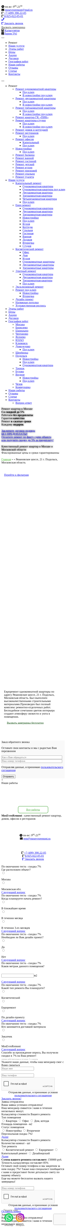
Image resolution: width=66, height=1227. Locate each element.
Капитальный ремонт (28, 183)
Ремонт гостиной (25, 161)
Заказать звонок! (11, 1098)
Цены (11, 52)
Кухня (26, 223)
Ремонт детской (24, 164)
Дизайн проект (24, 299)
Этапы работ (16, 48)
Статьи (12, 70)
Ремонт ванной (24, 158)
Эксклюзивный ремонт (29, 286)
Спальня (28, 230)
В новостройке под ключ (37, 95)
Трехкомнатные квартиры (38, 267)
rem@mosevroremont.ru (37, 838)
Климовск (21, 343)
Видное (20, 374)
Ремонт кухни (23, 167)
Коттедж (28, 227)
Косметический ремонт (29, 249)
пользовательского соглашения (33, 1095)
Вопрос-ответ (23, 402)
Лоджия (27, 239)
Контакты (14, 74)
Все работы (33, 809)
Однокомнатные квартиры (39, 261)
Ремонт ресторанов (27, 132)
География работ (18, 61)
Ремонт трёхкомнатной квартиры (35, 107)
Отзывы (13, 67)
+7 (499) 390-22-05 (15, 13)
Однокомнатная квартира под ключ (44, 189)
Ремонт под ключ (25, 289)
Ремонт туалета (24, 176)
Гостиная (28, 233)
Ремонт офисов (24, 139)
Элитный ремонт (25, 271)
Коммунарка (22, 387)
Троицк (19, 368)
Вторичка (28, 242)
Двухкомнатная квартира (38, 192)
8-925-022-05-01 (13, 16)
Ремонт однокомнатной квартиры (35, 89)
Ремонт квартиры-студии (30, 120)
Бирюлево (21, 327)
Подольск (21, 355)
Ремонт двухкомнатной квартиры (35, 98)
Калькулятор (12, 30)
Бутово (19, 371)
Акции (12, 55)
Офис (26, 252)
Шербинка (21, 352)
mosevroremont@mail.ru (19, 9)
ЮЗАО (19, 340)
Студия (27, 245)
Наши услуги (16, 45)
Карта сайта (33, 832)
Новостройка (30, 293)
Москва (20, 324)
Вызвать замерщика (13, 27)
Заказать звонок (13, 23)
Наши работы (16, 64)
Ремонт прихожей (26, 170)
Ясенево (20, 336)
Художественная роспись (30, 305)
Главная (6, 459)
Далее (4, 1136)
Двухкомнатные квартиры (38, 264)
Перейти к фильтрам (16, 474)
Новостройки (23, 148)
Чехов (19, 384)
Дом (25, 255)
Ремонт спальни (25, 173)
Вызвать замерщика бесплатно (25, 722)
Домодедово (22, 346)
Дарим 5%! (10, 33)
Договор (13, 58)
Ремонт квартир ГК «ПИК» (32, 117)
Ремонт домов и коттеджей (31, 129)
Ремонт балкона (24, 154)
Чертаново (21, 333)
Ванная (27, 236)
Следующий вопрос (13, 892)
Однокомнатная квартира (38, 186)
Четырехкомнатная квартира (40, 198)
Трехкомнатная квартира (37, 195)
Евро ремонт (23, 205)
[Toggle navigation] (2, 37)
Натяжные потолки (27, 302)
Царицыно (21, 330)
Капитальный (31, 142)
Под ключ (28, 92)
